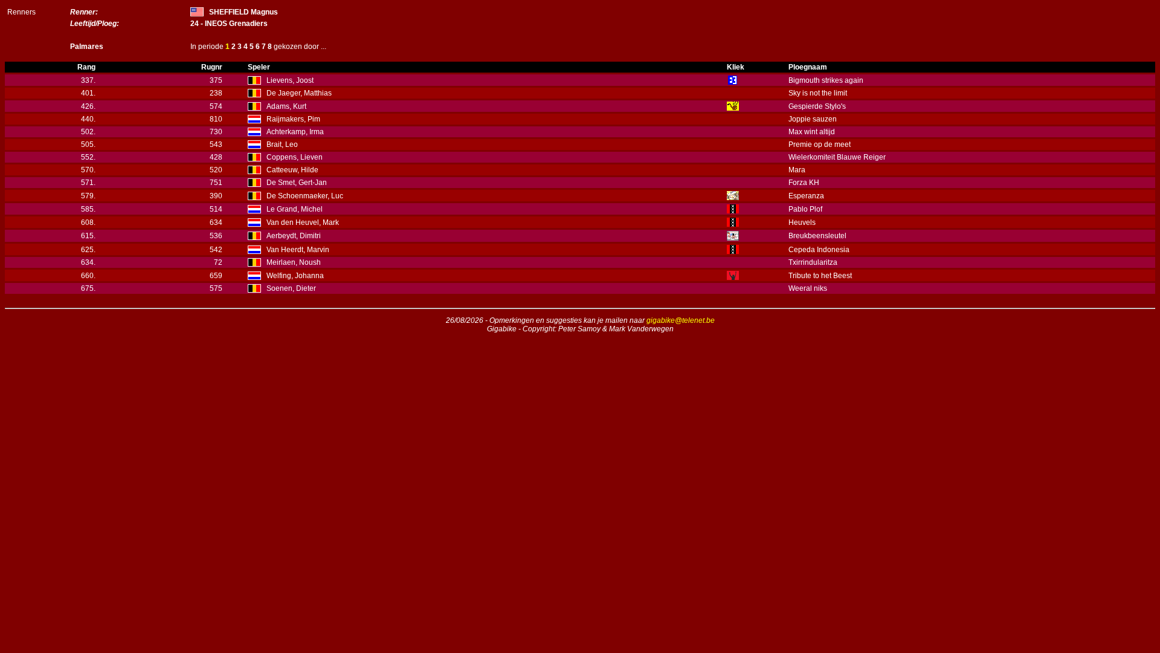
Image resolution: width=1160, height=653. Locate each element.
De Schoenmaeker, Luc (304, 196)
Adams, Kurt (286, 106)
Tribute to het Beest (820, 275)
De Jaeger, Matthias (299, 93)
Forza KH (803, 182)
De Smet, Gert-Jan (296, 182)
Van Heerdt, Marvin (297, 249)
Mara (796, 170)
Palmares (86, 46)
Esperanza (806, 196)
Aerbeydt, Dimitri (293, 236)
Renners (21, 12)
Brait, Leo (282, 144)
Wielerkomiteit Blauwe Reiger (837, 157)
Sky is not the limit (817, 93)
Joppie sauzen (812, 119)
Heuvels (802, 222)
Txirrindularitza (812, 262)
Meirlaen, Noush (293, 262)
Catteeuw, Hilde (292, 170)
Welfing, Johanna (295, 275)
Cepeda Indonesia (818, 249)
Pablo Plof (805, 209)
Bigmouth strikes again (825, 80)
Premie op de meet (819, 144)
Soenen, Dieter (291, 288)
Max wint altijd (811, 132)
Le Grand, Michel (294, 209)
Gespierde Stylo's (817, 106)
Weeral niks (807, 288)
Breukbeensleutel (817, 236)
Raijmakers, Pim (293, 119)
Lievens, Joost (290, 80)
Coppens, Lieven (294, 157)
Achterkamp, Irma (295, 132)
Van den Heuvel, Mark (302, 222)
